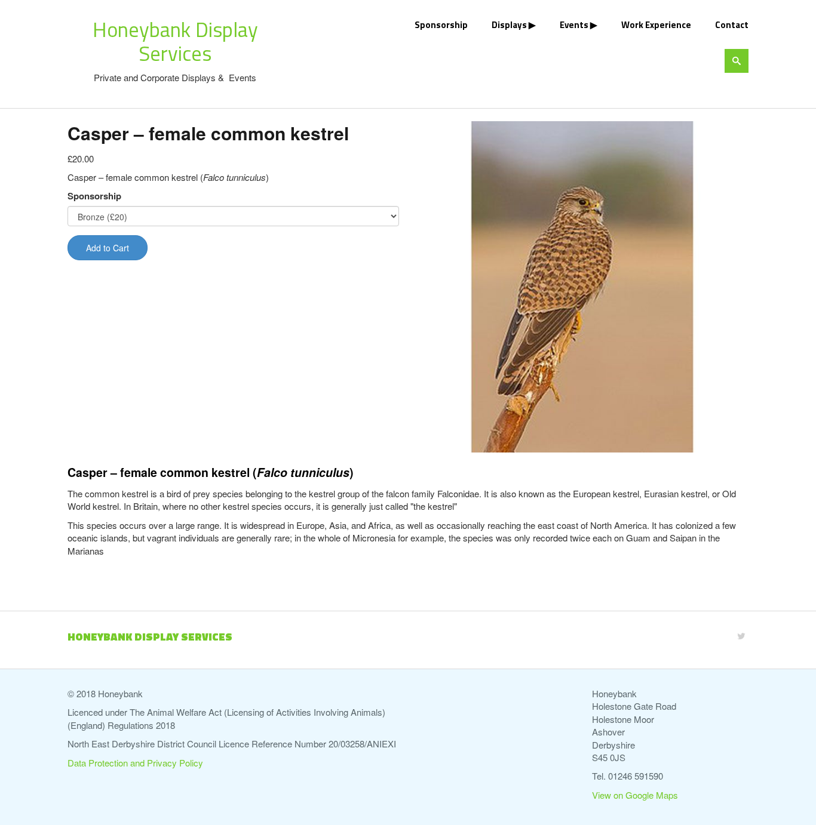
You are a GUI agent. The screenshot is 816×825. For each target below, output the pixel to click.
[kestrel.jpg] (582, 286)
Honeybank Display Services (175, 41)
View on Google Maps (635, 795)
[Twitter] (741, 635)
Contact (731, 25)
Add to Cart (107, 248)
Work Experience (656, 25)
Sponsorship (441, 25)
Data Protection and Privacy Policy (135, 762)
